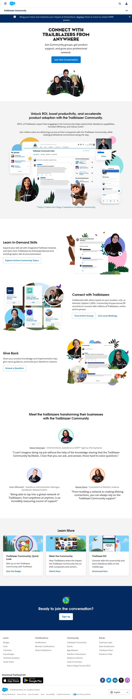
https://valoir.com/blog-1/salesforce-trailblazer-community (66, 207)
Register (80, 17)
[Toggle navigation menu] (126, 11)
